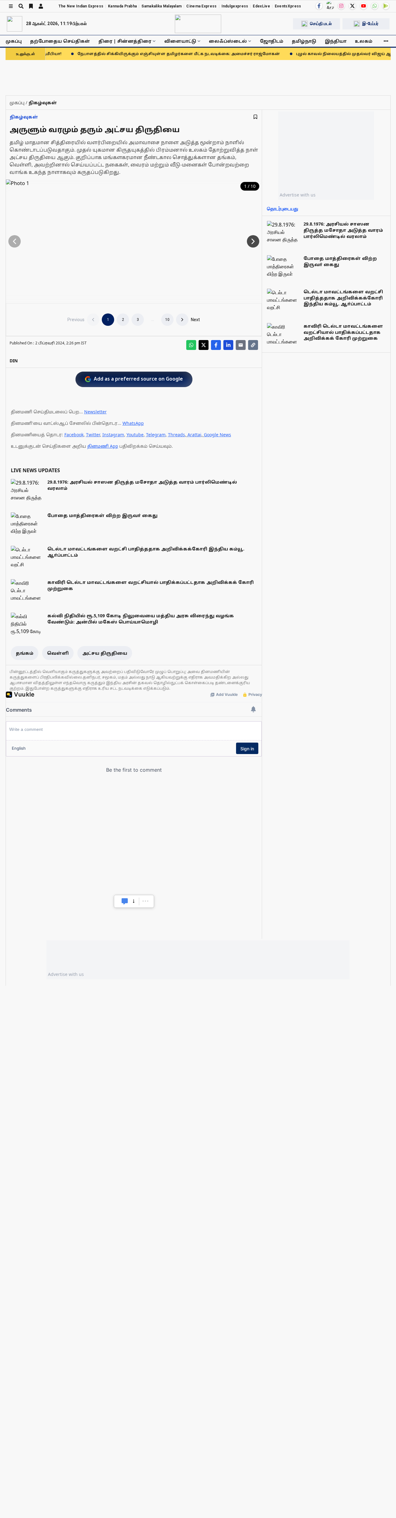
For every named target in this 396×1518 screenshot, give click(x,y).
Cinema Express (201, 6)
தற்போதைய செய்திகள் (60, 41)
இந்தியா (335, 41)
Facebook (74, 435)
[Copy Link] (253, 345)
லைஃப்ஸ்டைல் (228, 41)
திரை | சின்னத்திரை (124, 41)
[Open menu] (11, 6)
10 (167, 319)
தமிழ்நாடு (304, 41)
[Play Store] (386, 6)
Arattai (194, 435)
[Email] (241, 345)
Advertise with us (298, 195)
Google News (217, 435)
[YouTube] (363, 6)
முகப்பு (14, 41)
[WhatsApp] (374, 6)
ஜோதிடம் (271, 41)
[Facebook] (319, 6)
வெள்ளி (58, 653)
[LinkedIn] (228, 345)
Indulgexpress (235, 6)
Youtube (135, 435)
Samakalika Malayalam (161, 6)
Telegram (156, 435)
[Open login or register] (41, 6)
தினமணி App (102, 446)
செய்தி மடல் (321, 23)
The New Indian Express (81, 6)
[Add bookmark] (255, 116)
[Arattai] (330, 5)
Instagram (113, 435)
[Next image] (253, 241)
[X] (352, 6)
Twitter (93, 435)
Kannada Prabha (122, 6)
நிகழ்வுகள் (24, 117)
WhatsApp (133, 423)
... (152, 319)
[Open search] (21, 6)
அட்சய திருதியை (104, 653)
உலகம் (363, 41)
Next (195, 319)
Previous (75, 319)
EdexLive (261, 6)
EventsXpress (288, 6)
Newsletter (95, 412)
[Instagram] (341, 6)
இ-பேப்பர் (370, 23)
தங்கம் (24, 653)
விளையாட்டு (180, 41)
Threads (176, 435)
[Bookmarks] (31, 6)
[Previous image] (14, 241)
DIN (14, 361)
